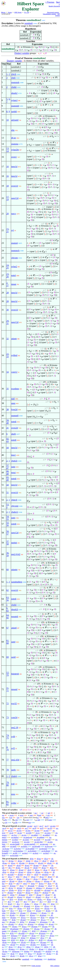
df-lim (29, 881)
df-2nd (19, 888)
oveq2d (14, 428)
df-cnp (13, 938)
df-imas (41, 924)
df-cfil (23, 942)
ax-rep (28, 830)
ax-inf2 (28, 833)
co (38, 817)
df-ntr (33, 935)
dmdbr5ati (52, 959)
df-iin (46, 872)
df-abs (48, 911)
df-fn (10, 883)
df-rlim (12, 913)
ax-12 (10, 830)
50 (7, 531)
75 (7, 738)
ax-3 (46, 826)
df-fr (17, 877)
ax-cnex (48, 833)
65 (7, 611)
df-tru (20, 861)
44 (7, 447)
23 (7, 274)
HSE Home (18, 12)
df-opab (11, 874)
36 (7, 553)
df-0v (46, 947)
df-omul (47, 890)
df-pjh (22, 956)
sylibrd (14, 355)
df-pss (12, 870)
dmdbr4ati (38, 959)
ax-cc (38, 833)
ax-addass (40, 837)
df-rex (27, 865)
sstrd (13, 642)
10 (7, 120)
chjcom (14, 258)
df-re (20, 911)
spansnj (14, 243)
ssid (13, 398)
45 (7, 477)
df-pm (19, 892)
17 (7, 197)
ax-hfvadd (36, 846)
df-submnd (14, 929)
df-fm (22, 940)
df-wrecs (49, 888)
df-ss (4, 870)
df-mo (4, 863)
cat (30, 822)
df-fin (12, 895)
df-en (36, 892)
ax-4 (4, 828)
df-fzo (19, 908)
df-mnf (38, 897)
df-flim (31, 940)
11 (7, 688)
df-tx (42, 938)
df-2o (28, 890)
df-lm (23, 938)
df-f (17, 883)
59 (7, 555)
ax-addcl (34, 835)
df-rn (27, 879)
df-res (35, 879)
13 (7, 148)
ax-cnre (27, 842)
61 (7, 640)
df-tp (4, 872)
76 (7, 749)
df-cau (33, 942)
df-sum (23, 913)
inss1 (13, 455)
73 (7, 717)
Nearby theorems (54, 6)
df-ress (32, 915)
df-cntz (37, 929)
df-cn (4, 938)
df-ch (21, 954)
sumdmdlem (16, 582)
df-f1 (25, 883)
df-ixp (28, 892)
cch (27, 820)
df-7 (41, 902)
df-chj (12, 956)
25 (7, 268)
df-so (10, 877)
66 (7, 618)
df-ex (36, 861)
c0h (16, 822)
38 (7, 409)
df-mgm (34, 926)
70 (7, 675)
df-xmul (27, 906)
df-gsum (32, 922)
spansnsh (15, 82)
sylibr (13, 803)
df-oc (30, 954)
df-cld (24, 935)
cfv (18, 817)
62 (7, 590)
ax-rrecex (15, 842)
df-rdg (11, 890)
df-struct (33, 913)
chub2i (14, 461)
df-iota (46, 881)
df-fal (28, 861)
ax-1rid (48, 839)
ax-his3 (46, 853)
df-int (29, 872)
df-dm (19, 879)
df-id (36, 874)
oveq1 (14, 157)
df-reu (45, 865)
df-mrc (14, 926)
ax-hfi (15, 853)
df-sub (20, 899)
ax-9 (41, 828)
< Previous (49, 2)
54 (7, 516)
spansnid (15, 106)
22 (7, 354)
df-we (33, 877)
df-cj (12, 911)
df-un (44, 868)
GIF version (57, 14)
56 (7, 525)
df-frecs (39, 888)
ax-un (19, 833)
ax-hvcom (48, 846)
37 (7, 465)
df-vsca (33, 917)
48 (7, 474)
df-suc (37, 881)
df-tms (13, 942)
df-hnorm (15, 951)
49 (7, 480)
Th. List (26, 12)
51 (7, 492)
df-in (52, 868)
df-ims (22, 949)
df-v (10, 868)
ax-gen (52, 826)
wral (39, 815)
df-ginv (23, 945)
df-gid (12, 945)
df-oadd (37, 890)
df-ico (46, 906)
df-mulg (26, 929)
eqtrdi (13, 421)
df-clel (40, 863)
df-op (12, 872)
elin (12, 130)
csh (16, 820)
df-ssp (41, 949)
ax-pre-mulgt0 (29, 844)
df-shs (49, 954)
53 (7, 504)
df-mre (4, 926)
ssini (13, 467)
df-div (39, 899)
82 (7, 804)
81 (7, 802)
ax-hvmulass (18, 851)
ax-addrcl (46, 835)
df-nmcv (12, 949)
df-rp (53, 904)
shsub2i (14, 609)
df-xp (42, 877)
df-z (18, 904)
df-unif (23, 920)
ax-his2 (35, 853)
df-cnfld (21, 933)
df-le (11, 899)
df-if (29, 870)
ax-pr (11, 833)
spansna (14, 144)
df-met (24, 931)
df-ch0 (39, 954)
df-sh (12, 954)
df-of (50, 886)
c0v (5, 820)
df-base (22, 915)
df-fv (49, 883)
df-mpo (41, 886)
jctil (12, 784)
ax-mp (29, 826)
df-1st (11, 888)
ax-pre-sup (44, 844)
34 (7, 372)
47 (7, 468)
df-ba (28, 947)
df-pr (53, 870)
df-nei (52, 935)
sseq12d (14, 198)
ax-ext (19, 830)
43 (7, 441)
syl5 (13, 748)
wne (31, 815)
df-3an (11, 861)
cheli (13, 78)
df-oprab (31, 886)
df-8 (49, 902)
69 (7, 657)
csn (11, 817)
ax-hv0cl (17, 849)
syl (12, 230)
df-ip (42, 917)
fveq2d (14, 409)
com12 (14, 372)
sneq (13, 403)
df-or (46, 859)
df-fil (13, 940)
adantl (14, 628)
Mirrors (3, 12)
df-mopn (43, 931)
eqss (13, 794)
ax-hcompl (14, 855)
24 (7, 265)
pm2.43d (15, 760)
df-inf (47, 895)
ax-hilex (24, 846)
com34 (14, 717)
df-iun (38, 872)
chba (47, 817)
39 (7, 420)
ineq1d (14, 166)
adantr (14, 338)
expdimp (15, 388)
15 (7, 229)
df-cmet (43, 942)
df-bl (34, 931)
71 (7, 690)
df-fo (33, 883)
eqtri (13, 518)
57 (7, 534)
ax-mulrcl (15, 837)
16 (7, 166)
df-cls (43, 935)
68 (7, 643)
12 (7, 672)
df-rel (50, 877)
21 (7, 231)
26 (7, 276)
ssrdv (13, 770)
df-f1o (41, 883)
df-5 (25, 902)
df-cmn (47, 929)
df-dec (27, 904)
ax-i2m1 (26, 839)
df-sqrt (38, 911)
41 (7, 428)
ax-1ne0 (37, 839)
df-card (10, 897)
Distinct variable (21, 53)
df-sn (45, 870)
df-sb (52, 861)
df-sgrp (45, 926)
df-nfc (49, 863)
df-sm (37, 947)
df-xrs (21, 924)
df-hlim (48, 951)
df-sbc (18, 868)
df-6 (33, 902)
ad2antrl (14, 120)
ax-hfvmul (43, 849)
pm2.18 (14, 727)
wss (3, 817)
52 (7, 522)
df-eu (13, 863)
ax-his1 (25, 853)
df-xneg (5, 906)
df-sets (44, 913)
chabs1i (14, 512)
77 (7, 760)
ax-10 (50, 828)
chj (6, 822)
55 (7, 519)
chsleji (14, 776)
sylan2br (15, 149)
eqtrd (13, 275)
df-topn (12, 922)
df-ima (44, 879)
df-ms (4, 942)
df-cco (43, 920)
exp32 (14, 703)
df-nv (11, 947)
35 (7, 388)
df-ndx (12, 915)
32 (7, 338)
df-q (44, 904)
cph (38, 820)
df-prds (11, 924)
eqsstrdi (14, 616)
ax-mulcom (27, 837)
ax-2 (41, 826)
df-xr (47, 897)
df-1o (20, 890)
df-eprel (45, 874)
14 (7, 151)
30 (7, 310)
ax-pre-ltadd (14, 844)
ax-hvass (5, 849)
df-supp (29, 888)
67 (7, 628)
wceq (12, 815)
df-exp (46, 908)
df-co (11, 879)
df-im (29, 911)
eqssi (13, 472)
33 (7, 356)
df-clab (22, 863)
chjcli (13, 74)
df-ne (13, 138)
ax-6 (19, 828)
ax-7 (26, 828)
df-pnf (28, 897)
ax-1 (35, 826)
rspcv (13, 213)
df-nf (44, 861)
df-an (39, 859)
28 (7, 292)
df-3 (9, 902)
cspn (50, 820)
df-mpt (20, 874)
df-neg (30, 899)
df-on (20, 881)
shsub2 (14, 93)
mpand (14, 689)
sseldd (14, 111)
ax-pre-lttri (38, 842)
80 (7, 785)
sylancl (14, 100)
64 (7, 615)
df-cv (31, 956)
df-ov (22, 886)
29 (7, 321)
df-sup (38, 895)
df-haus (33, 938)
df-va (20, 947)
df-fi (30, 895)
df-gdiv (33, 945)
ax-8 (34, 828)
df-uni (20, 872)
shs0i (13, 434)
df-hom (33, 920)
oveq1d (14, 186)
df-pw (37, 870)
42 (7, 439)
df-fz (11, 908)
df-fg (12, 933)
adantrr (14, 569)
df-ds (14, 920)
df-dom (45, 892)
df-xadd (16, 906)
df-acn (19, 897)
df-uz (36, 904)
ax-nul (46, 830)
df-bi (31, 859)
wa (3, 815)
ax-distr (15, 839)
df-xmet (14, 931)
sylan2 (14, 266)
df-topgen (44, 922)
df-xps (51, 924)
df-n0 (10, 904)
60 (7, 569)
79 (7, 782)
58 (7, 544)
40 (7, 423)
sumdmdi (28, 23)
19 (7, 199)
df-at (40, 956)
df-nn (49, 899)
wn (35, 813)
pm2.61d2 (15, 554)
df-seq (37, 908)
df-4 (17, 902)
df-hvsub (37, 951)
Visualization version (49, 14)
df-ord (12, 881)
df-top (31, 933)
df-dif (35, 868)
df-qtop (30, 924)
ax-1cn (14, 835)
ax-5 (11, 828)
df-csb (27, 868)
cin (48, 815)
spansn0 (14, 415)
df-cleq (31, 863)
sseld (13, 657)
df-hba (26, 951)
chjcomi (14, 506)
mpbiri (14, 542)
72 (7, 703)
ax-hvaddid (30, 849)
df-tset (51, 917)
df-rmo (36, 865)
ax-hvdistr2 (45, 851)
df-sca (23, 917)
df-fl (28, 908)
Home (10, 12)
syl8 (13, 736)
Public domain (36, 965)
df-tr (28, 874)
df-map (10, 892)
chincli (14, 500)
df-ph (50, 949)
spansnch (15, 250)
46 (7, 471)
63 (7, 597)
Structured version (53, 12)
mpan (13, 284)
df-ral (19, 865)
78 (7, 770)
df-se (25, 877)
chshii (13, 87)
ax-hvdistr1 (32, 851)
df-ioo (37, 906)
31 (7, 323)
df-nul (21, 870)
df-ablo (43, 945)
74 (7, 735)
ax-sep (36, 830)
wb (49, 813)
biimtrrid (15, 674)
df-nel (10, 865)
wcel (21, 815)
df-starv (13, 917)
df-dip (31, 949)
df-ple (4, 920)
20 (7, 213)
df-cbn (4, 951)
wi (42, 813)
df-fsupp (22, 895)
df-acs (24, 926)
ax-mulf (13, 846)
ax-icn (24, 835)
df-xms (50, 940)
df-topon (42, 933)
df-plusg (43, 915)
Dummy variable (14, 61)
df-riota (12, 886)
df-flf (41, 940)
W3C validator (54, 965)
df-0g (22, 922)
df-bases (14, 935)
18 (7, 186)
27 (7, 285)
